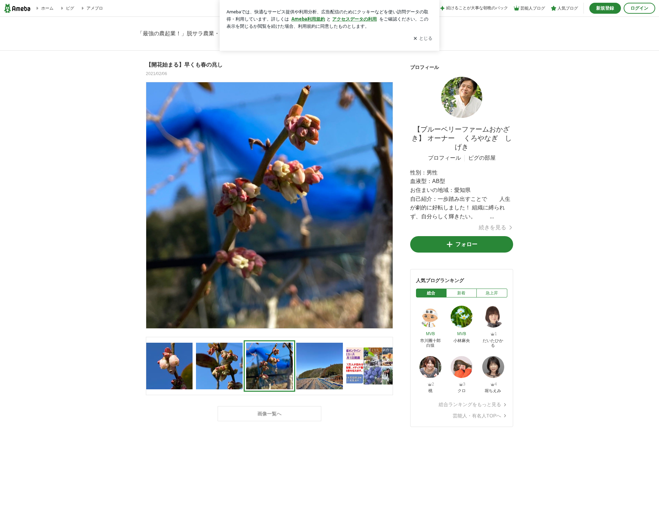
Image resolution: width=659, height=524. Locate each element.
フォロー (466, 244)
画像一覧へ (269, 413)
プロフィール (444, 158)
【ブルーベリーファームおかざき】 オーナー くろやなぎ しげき (462, 138)
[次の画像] (386, 205)
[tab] (431, 293)
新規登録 (605, 8)
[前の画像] (153, 205)
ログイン (639, 8)
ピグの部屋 (482, 158)
